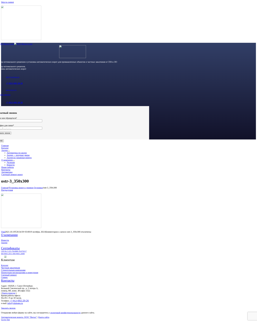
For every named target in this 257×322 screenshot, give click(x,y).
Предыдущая (7, 190)
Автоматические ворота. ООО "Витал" (19, 317)
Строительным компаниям (13, 270)
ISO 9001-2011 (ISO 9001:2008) (13, 254)
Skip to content (7, 2)
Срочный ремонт (9, 275)
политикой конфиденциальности (65, 313)
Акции (4, 243)
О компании (9, 235)
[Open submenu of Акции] (9, 151)
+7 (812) (19, 301)
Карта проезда (8, 293)
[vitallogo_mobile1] (72, 57)
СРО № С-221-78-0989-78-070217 (14, 251)
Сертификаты (10, 248)
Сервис (4, 277)
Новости (5, 240)
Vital (3, 232)
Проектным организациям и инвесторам (19, 272)
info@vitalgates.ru (12, 77)
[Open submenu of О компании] (14, 160)
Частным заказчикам (10, 268)
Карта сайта (43, 317)
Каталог (4, 265)
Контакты (7, 280)
